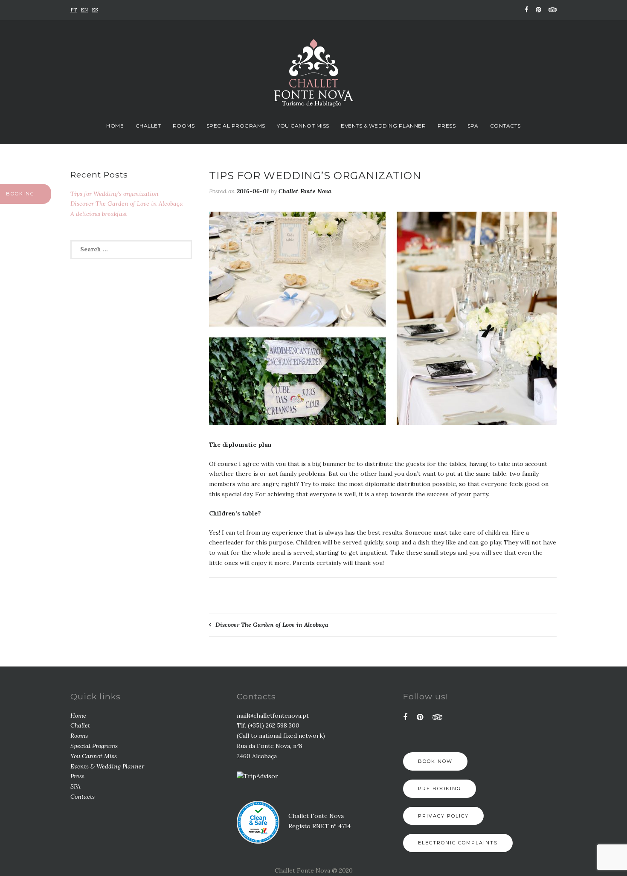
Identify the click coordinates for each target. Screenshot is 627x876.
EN (84, 10)
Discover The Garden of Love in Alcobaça (271, 625)
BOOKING (20, 194)
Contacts (505, 125)
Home (115, 125)
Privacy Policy (443, 816)
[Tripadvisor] (551, 10)
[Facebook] (526, 10)
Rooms (184, 125)
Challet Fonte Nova (305, 191)
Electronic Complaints (458, 843)
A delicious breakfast (98, 214)
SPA (473, 125)
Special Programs (235, 125)
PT (73, 10)
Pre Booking (439, 789)
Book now (435, 761)
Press (447, 125)
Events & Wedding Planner (383, 125)
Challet (148, 125)
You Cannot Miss (303, 125)
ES (95, 10)
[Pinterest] (538, 10)
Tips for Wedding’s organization (114, 194)
